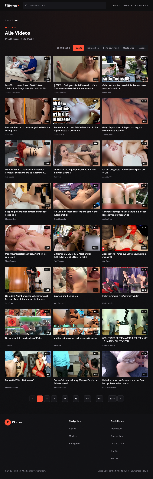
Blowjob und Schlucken (66, 295)
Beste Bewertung (111, 47)
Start (7, 20)
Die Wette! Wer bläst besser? (19, 380)
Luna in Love (59, 134)
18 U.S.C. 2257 (118, 443)
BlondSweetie (10, 261)
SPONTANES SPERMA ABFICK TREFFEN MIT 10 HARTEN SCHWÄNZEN (125, 340)
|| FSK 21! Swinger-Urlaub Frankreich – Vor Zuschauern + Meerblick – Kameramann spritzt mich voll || (75, 87)
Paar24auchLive (109, 387)
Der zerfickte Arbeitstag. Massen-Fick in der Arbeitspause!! (76, 382)
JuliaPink (9, 345)
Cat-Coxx (106, 261)
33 (76, 398)
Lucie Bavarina (60, 92)
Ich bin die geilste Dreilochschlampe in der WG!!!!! (123, 171)
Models (128, 5)
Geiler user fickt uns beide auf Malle (23, 338)
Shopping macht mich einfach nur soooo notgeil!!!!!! (25, 213)
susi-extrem (107, 219)
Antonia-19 (106, 177)
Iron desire (9, 177)
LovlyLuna (106, 92)
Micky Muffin (107, 303)
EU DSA (115, 458)
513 (99, 398)
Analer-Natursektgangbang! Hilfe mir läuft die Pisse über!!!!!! (75, 171)
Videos (117, 5)
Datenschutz (117, 436)
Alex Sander (59, 303)
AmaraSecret (107, 134)
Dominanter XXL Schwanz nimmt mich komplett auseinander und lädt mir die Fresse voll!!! (24, 171)
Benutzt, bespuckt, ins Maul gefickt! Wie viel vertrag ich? (27, 129)
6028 (112, 398)
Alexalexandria (108, 345)
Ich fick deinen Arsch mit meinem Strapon (75, 338)
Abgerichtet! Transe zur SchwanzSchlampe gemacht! (124, 255)
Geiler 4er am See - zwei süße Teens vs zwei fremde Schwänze (124, 87)
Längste (142, 47)
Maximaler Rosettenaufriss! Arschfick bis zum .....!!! (25, 255)
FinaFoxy (9, 134)
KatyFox (57, 177)
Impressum (116, 428)
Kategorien (141, 5)
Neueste (78, 47)
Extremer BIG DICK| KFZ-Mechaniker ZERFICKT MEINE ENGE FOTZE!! (72, 255)
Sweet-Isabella (60, 219)
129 (87, 398)
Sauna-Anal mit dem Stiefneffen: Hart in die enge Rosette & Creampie (76, 129)
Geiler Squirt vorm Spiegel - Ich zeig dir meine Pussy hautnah (122, 129)
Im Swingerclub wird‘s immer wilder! (120, 295)
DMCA (114, 451)
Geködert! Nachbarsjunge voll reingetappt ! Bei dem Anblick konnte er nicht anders (27, 297)
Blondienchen (10, 219)
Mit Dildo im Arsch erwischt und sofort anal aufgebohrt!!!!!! (76, 213)
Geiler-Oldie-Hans (12, 92)
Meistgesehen (93, 47)
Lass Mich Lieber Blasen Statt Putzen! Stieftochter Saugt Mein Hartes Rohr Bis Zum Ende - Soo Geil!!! (25, 87)
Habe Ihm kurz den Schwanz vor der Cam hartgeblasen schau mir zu (123, 382)
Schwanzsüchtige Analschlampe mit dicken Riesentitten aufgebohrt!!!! (124, 213)
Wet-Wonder (59, 261)
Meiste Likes (128, 47)
